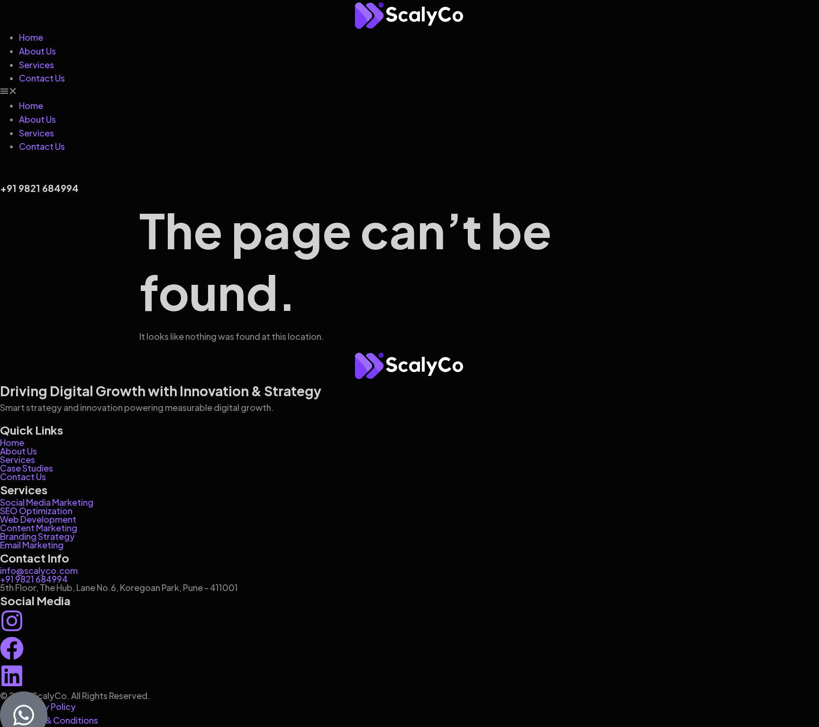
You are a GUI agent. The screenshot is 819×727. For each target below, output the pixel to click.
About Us (37, 50)
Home (31, 37)
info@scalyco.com (39, 570)
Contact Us (42, 78)
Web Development (38, 519)
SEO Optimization (36, 510)
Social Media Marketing (46, 502)
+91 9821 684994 (34, 578)
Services (36, 64)
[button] (409, 92)
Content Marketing (38, 527)
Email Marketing (32, 544)
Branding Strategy (37, 536)
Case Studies (26, 468)
